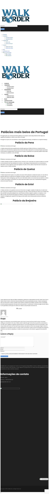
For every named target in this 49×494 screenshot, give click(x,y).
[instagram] (4, 4)
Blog (4, 49)
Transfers (5, 36)
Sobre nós (8, 42)
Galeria (4, 45)
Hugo (2, 117)
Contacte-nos (6, 51)
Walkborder (5, 40)
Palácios (5, 118)
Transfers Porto (9, 39)
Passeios (5, 34)
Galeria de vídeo (9, 48)
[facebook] (2, 4)
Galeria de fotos (9, 46)
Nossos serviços (9, 43)
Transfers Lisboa (9, 37)
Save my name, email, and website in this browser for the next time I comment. (19, 353)
